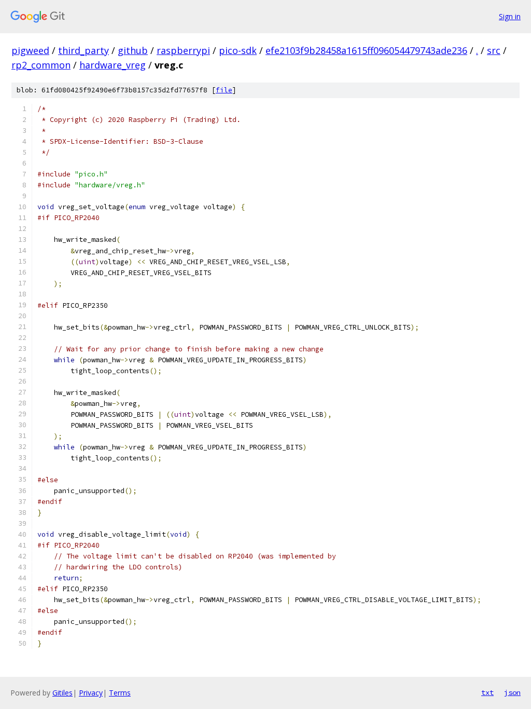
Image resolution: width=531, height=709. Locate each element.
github (133, 50)
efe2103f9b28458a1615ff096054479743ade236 (366, 50)
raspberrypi (183, 50)
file (224, 90)
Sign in (510, 16)
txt (487, 692)
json (512, 692)
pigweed (30, 50)
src (493, 50)
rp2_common (41, 65)
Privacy (91, 693)
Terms (120, 693)
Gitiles (62, 693)
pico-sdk (238, 50)
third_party (83, 50)
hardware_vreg (112, 65)
